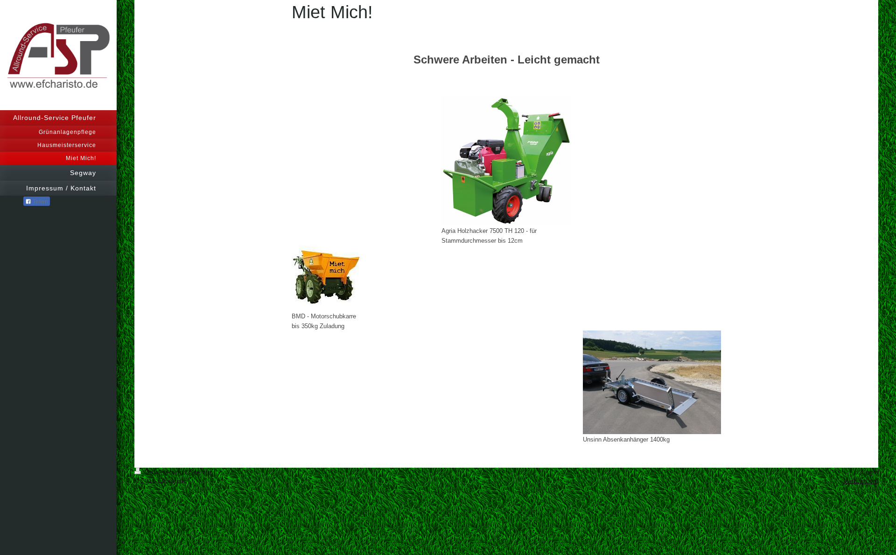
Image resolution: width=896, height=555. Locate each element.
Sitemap (201, 472)
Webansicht (861, 481)
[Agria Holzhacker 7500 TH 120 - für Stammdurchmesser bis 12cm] (506, 160)
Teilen (39, 201)
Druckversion (164, 472)
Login (870, 472)
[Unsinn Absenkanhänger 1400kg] (652, 382)
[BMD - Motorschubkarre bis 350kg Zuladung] (327, 278)
